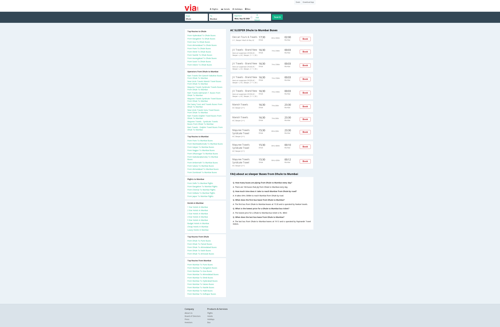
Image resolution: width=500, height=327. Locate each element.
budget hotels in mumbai (198, 223)
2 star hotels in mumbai (197, 210)
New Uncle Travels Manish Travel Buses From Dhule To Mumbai (204, 82)
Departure (238, 16)
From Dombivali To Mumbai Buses (202, 172)
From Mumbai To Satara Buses (200, 284)
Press (187, 319)
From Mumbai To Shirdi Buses (200, 277)
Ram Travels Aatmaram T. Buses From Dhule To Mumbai (203, 94)
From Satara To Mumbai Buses (200, 166)
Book (305, 39)
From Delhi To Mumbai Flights (200, 183)
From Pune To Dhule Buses (199, 48)
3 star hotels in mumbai (197, 213)
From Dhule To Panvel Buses (199, 244)
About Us (188, 313)
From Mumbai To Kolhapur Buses (201, 294)
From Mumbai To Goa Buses (199, 271)
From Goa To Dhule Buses (198, 42)
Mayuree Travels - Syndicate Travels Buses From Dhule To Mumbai (202, 122)
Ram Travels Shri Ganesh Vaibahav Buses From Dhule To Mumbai (204, 76)
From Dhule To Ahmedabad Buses (202, 247)
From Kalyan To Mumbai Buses (200, 147)
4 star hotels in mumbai (197, 217)
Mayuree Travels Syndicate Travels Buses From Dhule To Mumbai (204, 88)
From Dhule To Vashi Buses (199, 250)
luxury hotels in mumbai (197, 230)
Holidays (210, 319)
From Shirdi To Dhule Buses (199, 51)
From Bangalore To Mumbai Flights (202, 186)
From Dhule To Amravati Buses (200, 254)
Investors (188, 322)
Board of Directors (193, 316)
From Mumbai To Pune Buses (200, 264)
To (211, 16)
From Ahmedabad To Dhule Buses (202, 45)
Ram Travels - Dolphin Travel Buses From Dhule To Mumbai (205, 128)
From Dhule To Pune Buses (199, 240)
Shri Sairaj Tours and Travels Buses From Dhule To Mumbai (204, 105)
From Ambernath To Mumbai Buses (202, 162)
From (188, 16)
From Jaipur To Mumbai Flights (200, 196)
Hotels (210, 316)
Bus (209, 322)
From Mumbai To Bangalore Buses (202, 268)
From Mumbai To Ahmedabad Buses (203, 274)
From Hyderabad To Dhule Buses (201, 35)
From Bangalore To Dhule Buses (201, 38)
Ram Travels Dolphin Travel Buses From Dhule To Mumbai (204, 117)
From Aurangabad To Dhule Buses (202, 58)
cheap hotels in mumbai (197, 226)
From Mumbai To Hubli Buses (200, 290)
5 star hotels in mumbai (197, 220)
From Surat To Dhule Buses (199, 61)
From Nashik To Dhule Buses (199, 55)
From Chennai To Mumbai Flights (201, 189)
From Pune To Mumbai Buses (200, 140)
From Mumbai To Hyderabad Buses (202, 281)
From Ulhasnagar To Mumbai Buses (202, 153)
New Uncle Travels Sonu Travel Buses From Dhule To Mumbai (203, 111)
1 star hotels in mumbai (197, 207)
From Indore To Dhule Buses (199, 65)
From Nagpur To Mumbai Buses (201, 150)
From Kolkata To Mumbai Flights (201, 193)
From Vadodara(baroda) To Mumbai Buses (202, 158)
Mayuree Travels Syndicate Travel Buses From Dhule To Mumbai (204, 99)
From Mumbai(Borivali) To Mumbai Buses (205, 144)
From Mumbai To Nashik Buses (200, 287)
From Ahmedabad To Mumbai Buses (203, 169)
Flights (210, 313)
